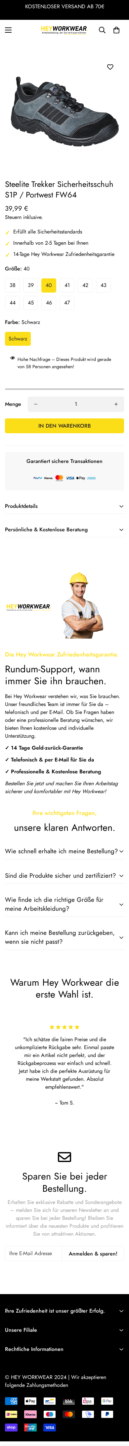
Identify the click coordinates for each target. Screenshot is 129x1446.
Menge (13, 404)
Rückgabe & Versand (28, 1373)
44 (13, 302)
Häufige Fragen (22, 1361)
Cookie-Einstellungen (28, 1440)
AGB (10, 1406)
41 (67, 285)
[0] (116, 30)
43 (104, 285)
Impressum (16, 1395)
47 (67, 302)
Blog (10, 1384)
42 (85, 285)
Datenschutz (18, 1418)
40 (49, 285)
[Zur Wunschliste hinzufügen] (110, 66)
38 (13, 285)
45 (31, 302)
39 (31, 285)
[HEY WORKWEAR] (64, 30)
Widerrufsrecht (21, 1429)
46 (49, 302)
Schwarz (18, 338)
